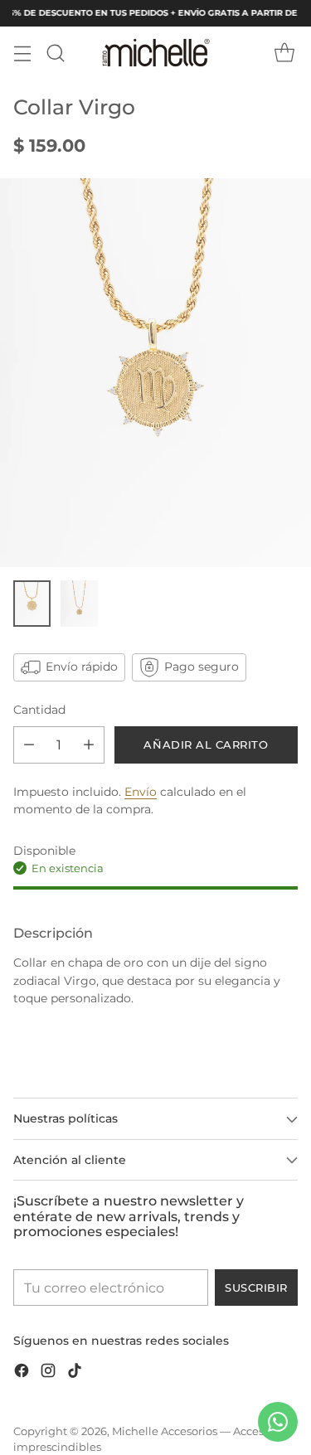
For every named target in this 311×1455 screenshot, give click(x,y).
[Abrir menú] (22, 53)
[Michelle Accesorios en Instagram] (48, 1373)
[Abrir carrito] (284, 53)
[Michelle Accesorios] (156, 52)
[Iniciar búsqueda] (55, 53)
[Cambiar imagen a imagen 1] (32, 603)
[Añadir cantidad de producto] (89, 745)
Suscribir (256, 1287)
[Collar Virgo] (155, 372)
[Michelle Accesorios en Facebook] (22, 1373)
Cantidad (39, 709)
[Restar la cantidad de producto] (29, 745)
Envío (140, 791)
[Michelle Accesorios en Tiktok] (75, 1373)
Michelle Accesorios (164, 1431)
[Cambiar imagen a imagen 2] (79, 603)
